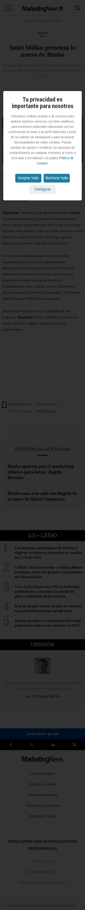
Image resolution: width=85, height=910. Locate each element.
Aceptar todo (28, 178)
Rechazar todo (57, 178)
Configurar (42, 189)
